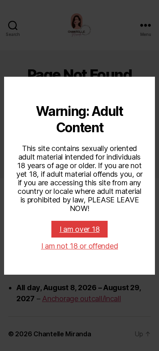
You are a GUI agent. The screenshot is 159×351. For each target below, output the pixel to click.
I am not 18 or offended (79, 246)
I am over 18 (80, 229)
